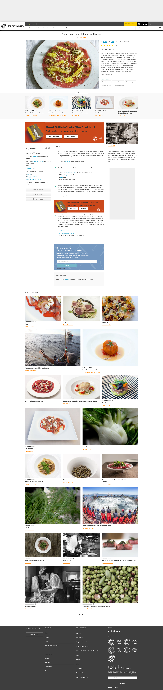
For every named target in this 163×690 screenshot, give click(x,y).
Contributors (79, 668)
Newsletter (48, 670)
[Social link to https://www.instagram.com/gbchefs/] (114, 631)
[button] (30, 28)
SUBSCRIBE (67, 265)
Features (47, 658)
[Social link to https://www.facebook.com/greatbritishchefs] (108, 631)
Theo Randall (82, 37)
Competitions (48, 666)
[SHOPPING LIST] (49, 148)
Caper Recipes (130, 82)
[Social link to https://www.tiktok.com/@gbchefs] (120, 631)
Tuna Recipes (106, 82)
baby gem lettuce (32, 176)
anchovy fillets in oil (37, 161)
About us (78, 659)
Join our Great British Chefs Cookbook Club (87, 650)
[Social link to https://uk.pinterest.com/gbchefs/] (111, 631)
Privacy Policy (80, 673)
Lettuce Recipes (119, 85)
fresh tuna (35, 156)
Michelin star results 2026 (51, 645)
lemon (29, 168)
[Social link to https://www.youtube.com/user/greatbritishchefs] (117, 631)
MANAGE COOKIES (34, 634)
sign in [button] (61, 279)
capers (34, 166)
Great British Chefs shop (82, 646)
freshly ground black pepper (34, 179)
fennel (29, 174)
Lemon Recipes (106, 85)
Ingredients (48, 650)
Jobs (77, 664)
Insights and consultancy (82, 642)
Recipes (47, 637)
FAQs (77, 655)
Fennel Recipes (118, 82)
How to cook (48, 662)
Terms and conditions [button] (61, 268)
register (67, 279)
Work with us (79, 637)
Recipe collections (49, 654)
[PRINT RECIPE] (46, 148)
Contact (78, 633)
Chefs (46, 641)
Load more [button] (81, 614)
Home (46, 633)
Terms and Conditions (82, 677)
